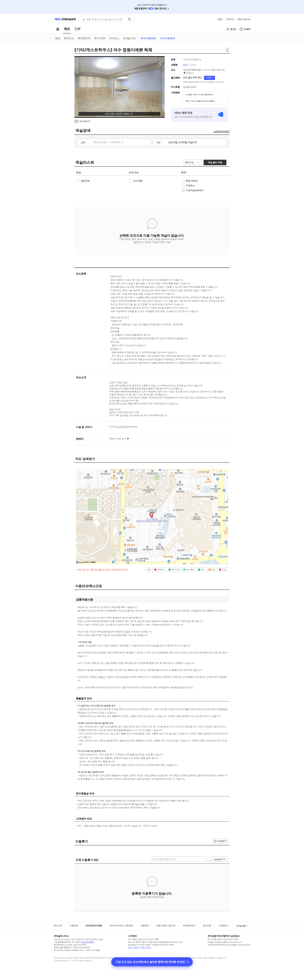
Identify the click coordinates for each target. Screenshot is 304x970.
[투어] (67, 29)
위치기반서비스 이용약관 (121, 925)
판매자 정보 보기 (118, 438)
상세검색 (218, 859)
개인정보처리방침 (94, 925)
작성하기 (222, 841)
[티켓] (77, 29)
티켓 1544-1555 (151, 939)
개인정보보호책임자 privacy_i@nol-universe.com (229, 945)
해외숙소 (69, 38)
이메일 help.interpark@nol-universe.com (165, 942)
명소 (203, 569)
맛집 (213, 569)
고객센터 (223, 925)
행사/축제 (190, 569)
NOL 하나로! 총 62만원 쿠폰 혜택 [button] (101, 19)
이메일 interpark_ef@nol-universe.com (224, 942)
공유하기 (227, 50)
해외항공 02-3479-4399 (139, 945)
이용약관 (74, 925)
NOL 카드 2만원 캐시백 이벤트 (200, 101)
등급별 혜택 (189, 86)
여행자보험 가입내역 (165, 925)
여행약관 (144, 925)
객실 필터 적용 (215, 162)
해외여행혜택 (148, 38)
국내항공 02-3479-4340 (163, 945)
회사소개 (58, 925)
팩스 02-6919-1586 (136, 942)
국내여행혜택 (167, 38)
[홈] (57, 29)
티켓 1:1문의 (145, 947)
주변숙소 (161, 569)
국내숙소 (114, 38)
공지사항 (207, 925)
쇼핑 (224, 569)
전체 (149, 569)
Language (241, 925)
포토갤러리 (84, 121)
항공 (57, 38)
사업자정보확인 (87, 942)
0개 (185, 64)
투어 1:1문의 (133, 947)
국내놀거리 (129, 38)
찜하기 (158, 61)
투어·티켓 (99, 38)
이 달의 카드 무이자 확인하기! (200, 94)
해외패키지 (84, 38)
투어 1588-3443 (135, 939)
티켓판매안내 (189, 925)
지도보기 (189, 73)
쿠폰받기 (209, 77)
